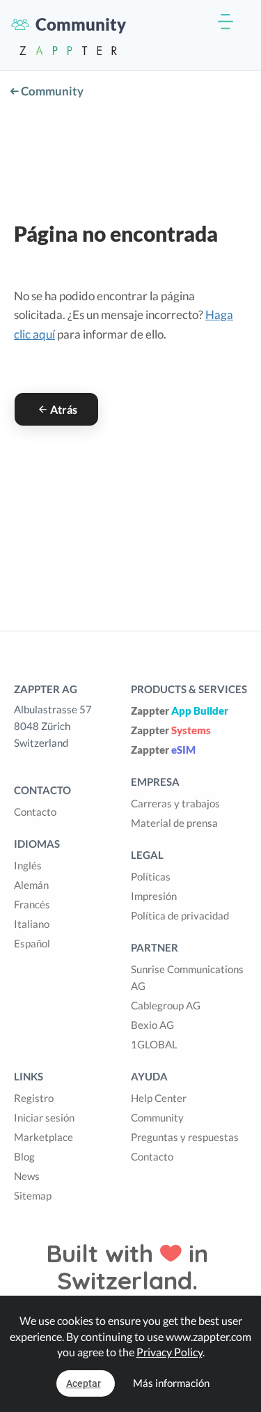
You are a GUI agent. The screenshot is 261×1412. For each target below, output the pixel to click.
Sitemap (33, 1195)
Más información (171, 1382)
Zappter (179, 710)
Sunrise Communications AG (187, 977)
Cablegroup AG (165, 1005)
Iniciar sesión (44, 1117)
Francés (32, 904)
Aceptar (83, 1383)
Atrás (63, 409)
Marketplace (43, 1137)
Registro (34, 1098)
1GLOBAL (154, 1044)
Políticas (151, 876)
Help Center (159, 1098)
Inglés (28, 865)
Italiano (31, 923)
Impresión (154, 896)
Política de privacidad (180, 915)
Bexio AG (152, 1024)
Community (51, 91)
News (27, 1176)
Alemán (31, 884)
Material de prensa (174, 822)
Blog (24, 1156)
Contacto (35, 811)
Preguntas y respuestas (185, 1137)
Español (32, 943)
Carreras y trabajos (175, 803)
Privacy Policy (169, 1351)
